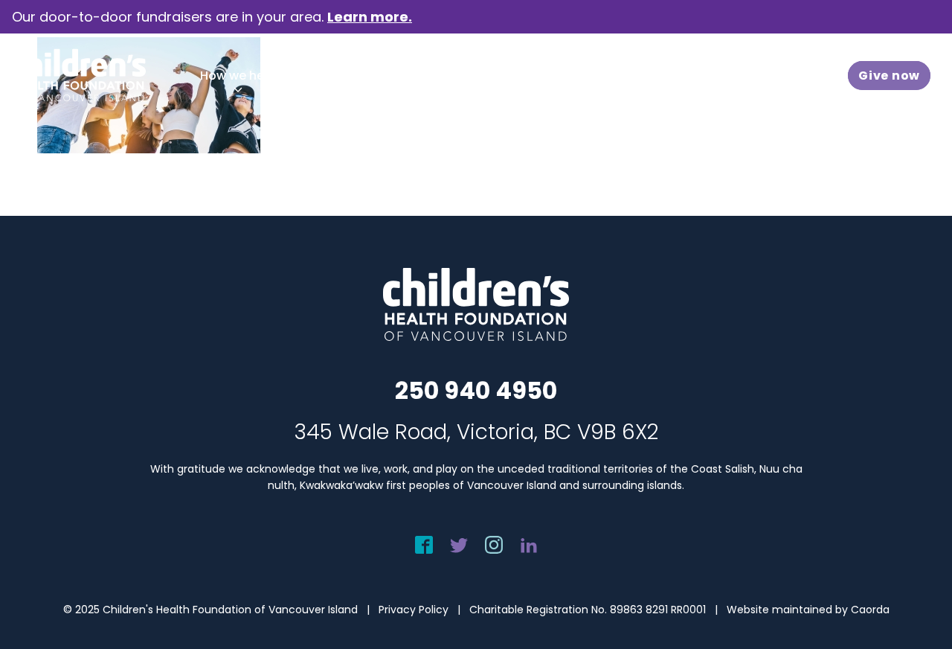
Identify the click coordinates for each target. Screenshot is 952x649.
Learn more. (369, 16)
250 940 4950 (476, 390)
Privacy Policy (413, 609)
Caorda (870, 609)
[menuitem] (237, 75)
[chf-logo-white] (79, 75)
